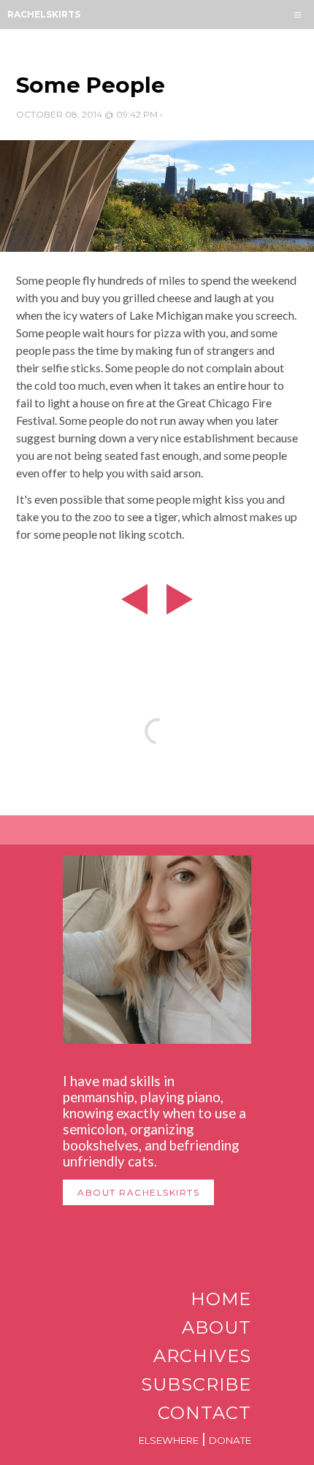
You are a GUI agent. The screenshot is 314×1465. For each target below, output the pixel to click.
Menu (297, 14)
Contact (204, 1412)
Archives (202, 1355)
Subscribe (196, 1384)
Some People (90, 85)
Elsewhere (169, 1440)
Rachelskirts (43, 14)
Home (221, 1299)
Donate (230, 1440)
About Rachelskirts (138, 1192)
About (216, 1327)
